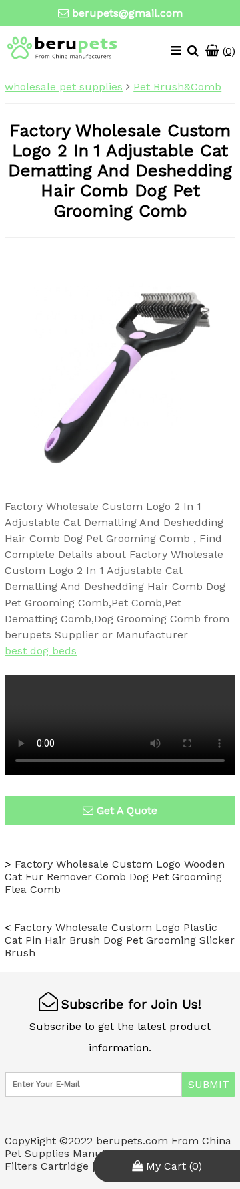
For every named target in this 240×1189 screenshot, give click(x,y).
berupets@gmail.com (127, 13)
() (227, 51)
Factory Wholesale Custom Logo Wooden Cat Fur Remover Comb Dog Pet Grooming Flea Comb (115, 876)
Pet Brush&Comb (177, 86)
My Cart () (172, 1166)
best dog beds (41, 650)
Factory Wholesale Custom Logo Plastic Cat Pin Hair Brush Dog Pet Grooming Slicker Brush (120, 940)
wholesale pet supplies (64, 86)
